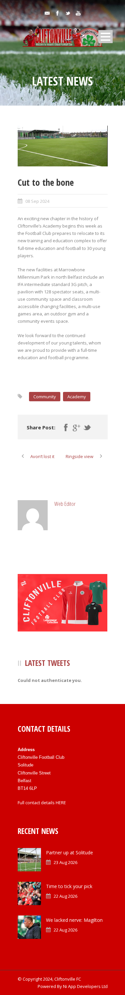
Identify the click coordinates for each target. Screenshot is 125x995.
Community (44, 397)
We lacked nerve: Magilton (74, 920)
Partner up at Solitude (69, 852)
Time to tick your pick (69, 886)
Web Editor (65, 504)
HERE (61, 803)
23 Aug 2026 (65, 862)
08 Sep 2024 (37, 201)
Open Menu (105, 36)
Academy (76, 397)
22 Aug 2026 (65, 896)
